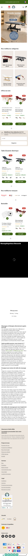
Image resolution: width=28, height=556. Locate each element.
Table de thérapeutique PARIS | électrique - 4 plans (20, 168)
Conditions (3, 480)
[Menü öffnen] (2, 7)
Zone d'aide (4, 472)
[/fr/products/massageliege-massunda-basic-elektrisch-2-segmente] (14, 26)
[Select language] (25, 2)
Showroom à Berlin (5, 452)
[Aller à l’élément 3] (16, 41)
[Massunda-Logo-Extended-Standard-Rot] (4, 195)
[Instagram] (6, 536)
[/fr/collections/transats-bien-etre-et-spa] (7, 78)
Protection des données (6, 485)
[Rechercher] (23, 7)
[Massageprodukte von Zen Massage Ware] (10, 195)
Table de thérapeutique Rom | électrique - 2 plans (7, 168)
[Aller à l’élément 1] (12, 41)
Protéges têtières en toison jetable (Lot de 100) (6, 224)
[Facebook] (2, 536)
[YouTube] (10, 536)
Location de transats (6, 474)
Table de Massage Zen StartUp (7, 110)
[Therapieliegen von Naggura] (24, 195)
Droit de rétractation (6, 487)
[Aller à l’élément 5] (17, 238)
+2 (10, 117)
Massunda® (9, 350)
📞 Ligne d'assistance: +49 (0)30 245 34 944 (12, 2)
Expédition (3, 465)
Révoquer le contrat (5, 489)
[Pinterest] (13, 536)
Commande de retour (6, 469)
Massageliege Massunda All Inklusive (19, 110)
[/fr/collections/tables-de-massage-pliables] (7, 59)
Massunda (17, 107)
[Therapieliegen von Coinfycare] (17, 195)
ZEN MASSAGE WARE (7, 107)
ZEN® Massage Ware (18, 350)
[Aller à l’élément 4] (16, 128)
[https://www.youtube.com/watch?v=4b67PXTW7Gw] (14, 260)
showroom (9, 437)
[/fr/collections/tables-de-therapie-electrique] (21, 59)
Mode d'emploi (4, 467)
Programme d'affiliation (6, 447)
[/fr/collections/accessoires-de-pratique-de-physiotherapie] (21, 78)
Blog (2, 463)
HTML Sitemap (4, 454)
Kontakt (3, 456)
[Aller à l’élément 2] (14, 41)
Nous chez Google (5, 449)
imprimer (3, 483)
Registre (14, 143)
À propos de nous (5, 445)
